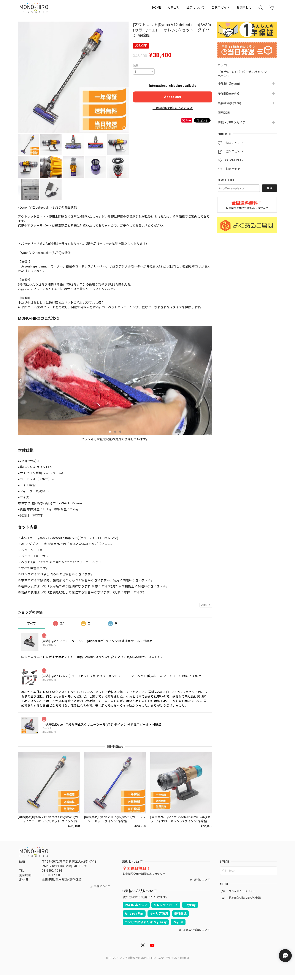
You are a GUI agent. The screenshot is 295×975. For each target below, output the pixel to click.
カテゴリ (173, 7)
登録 (269, 188)
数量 (136, 65)
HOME (156, 7)
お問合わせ (244, 7)
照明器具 (224, 113)
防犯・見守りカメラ (232, 122)
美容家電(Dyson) (229, 103)
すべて (31, 623)
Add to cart (172, 97)
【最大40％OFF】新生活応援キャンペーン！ (242, 73)
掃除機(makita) (228, 93)
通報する (206, 605)
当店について (195, 7)
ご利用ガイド (220, 7)
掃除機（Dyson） (230, 83)
